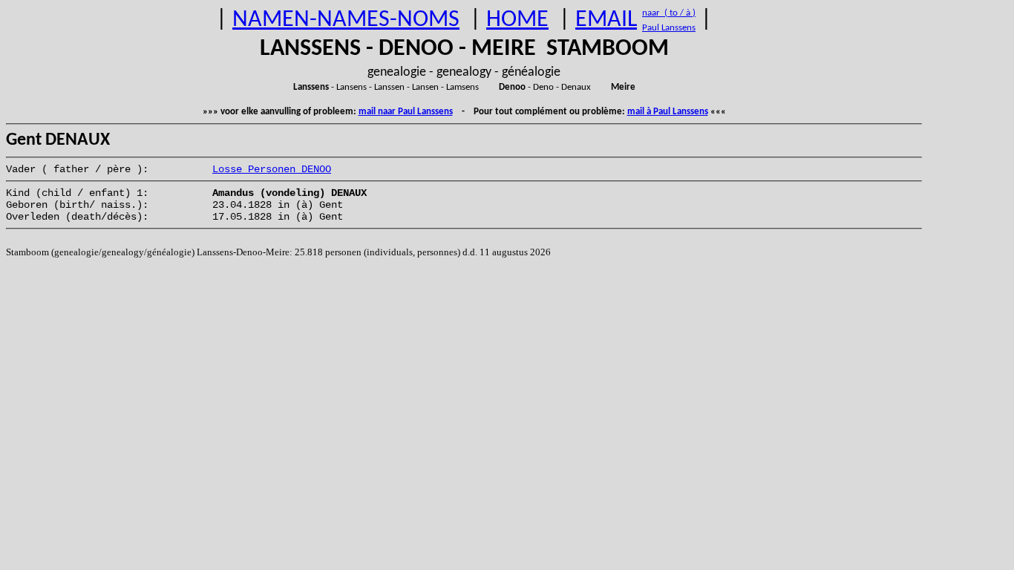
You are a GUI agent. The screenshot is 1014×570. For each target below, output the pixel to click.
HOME (517, 20)
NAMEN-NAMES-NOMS (345, 20)
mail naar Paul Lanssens (406, 112)
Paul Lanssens (669, 28)
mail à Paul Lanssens (667, 112)
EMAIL (606, 20)
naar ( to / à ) (669, 13)
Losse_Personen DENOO (271, 169)
